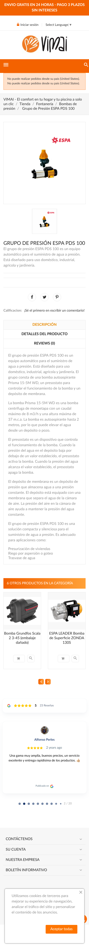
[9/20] (60, 803)
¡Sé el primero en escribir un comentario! (54, 310)
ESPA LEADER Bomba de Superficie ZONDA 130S (66, 638)
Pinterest (57, 297)
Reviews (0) (44, 343)
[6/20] (47, 803)
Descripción (44, 325)
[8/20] (56, 803)
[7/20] (51, 803)
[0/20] (19, 803)
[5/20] (42, 803)
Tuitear (44, 297)
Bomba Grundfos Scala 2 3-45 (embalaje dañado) (22, 638)
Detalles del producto (44, 334)
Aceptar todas (61, 929)
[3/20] (33, 803)
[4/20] (38, 803)
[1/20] (24, 803)
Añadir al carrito (19, 658)
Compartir (32, 297)
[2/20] (28, 803)
